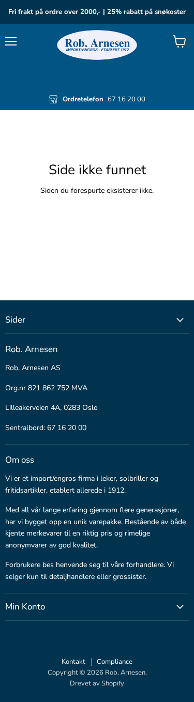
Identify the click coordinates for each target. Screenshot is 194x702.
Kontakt (73, 661)
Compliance (114, 661)
